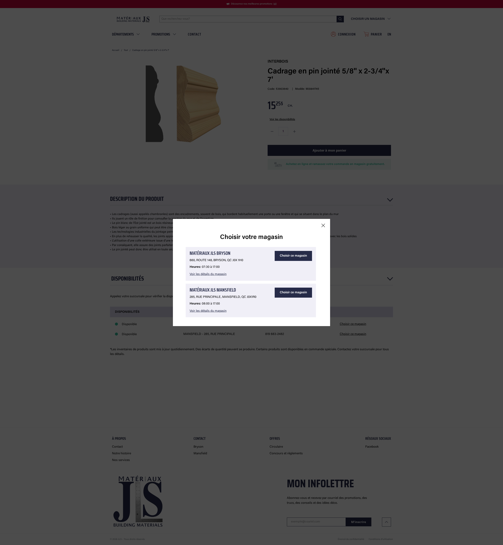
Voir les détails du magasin (208, 274)
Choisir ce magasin (293, 255)
